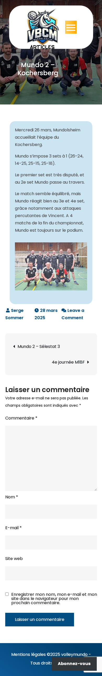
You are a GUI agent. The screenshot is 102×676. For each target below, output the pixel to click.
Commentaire (21, 418)
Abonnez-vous (74, 664)
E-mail (13, 528)
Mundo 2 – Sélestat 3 (39, 346)
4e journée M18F (68, 362)
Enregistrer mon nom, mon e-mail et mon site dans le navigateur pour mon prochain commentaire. (54, 598)
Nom (11, 497)
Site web (14, 559)
